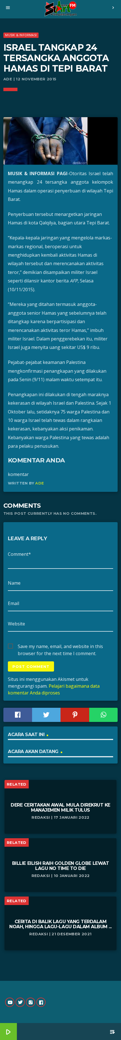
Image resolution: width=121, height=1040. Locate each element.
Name (14, 583)
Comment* (19, 554)
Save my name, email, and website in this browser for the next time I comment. (60, 646)
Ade (39, 483)
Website (16, 624)
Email (13, 603)
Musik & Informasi (21, 35)
